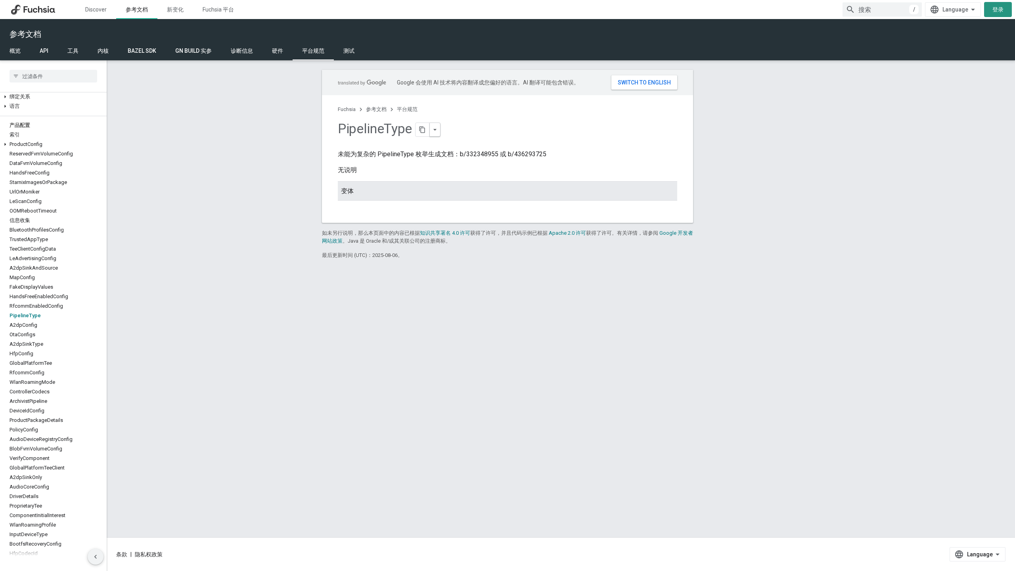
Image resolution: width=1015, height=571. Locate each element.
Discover (96, 9)
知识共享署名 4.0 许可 (445, 233)
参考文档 (137, 9)
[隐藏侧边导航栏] (95, 557)
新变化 (175, 9)
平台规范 (313, 51)
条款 (121, 554)
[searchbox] (53, 76)
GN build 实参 (193, 51)
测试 (348, 51)
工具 (73, 51)
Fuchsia (347, 109)
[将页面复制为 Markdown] (423, 129)
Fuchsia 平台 (218, 9)
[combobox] (882, 9)
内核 (103, 51)
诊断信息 (242, 51)
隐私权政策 (149, 554)
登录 (998, 9)
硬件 (277, 51)
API (44, 51)
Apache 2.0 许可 (567, 233)
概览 (15, 51)
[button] (53, 97)
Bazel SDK (142, 51)
